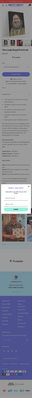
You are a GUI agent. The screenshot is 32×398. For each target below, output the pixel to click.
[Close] (29, 186)
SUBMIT (16, 209)
